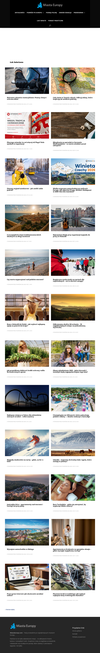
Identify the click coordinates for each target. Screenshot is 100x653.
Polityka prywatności (79, 637)
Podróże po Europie (34, 13)
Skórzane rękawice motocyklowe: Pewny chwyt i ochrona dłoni (27, 98)
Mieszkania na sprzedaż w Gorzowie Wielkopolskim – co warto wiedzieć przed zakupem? (69, 144)
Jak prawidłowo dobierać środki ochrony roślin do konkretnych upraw (26, 371)
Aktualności (20, 13)
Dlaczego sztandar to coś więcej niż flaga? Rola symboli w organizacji (25, 143)
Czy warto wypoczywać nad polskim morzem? (25, 279)
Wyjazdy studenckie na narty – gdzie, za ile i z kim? (25, 460)
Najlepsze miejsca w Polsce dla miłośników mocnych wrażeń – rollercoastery (24, 416)
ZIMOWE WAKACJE (65, 13)
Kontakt (74, 634)
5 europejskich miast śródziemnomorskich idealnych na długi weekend (24, 236)
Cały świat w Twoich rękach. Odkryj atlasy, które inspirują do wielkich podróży (73, 98)
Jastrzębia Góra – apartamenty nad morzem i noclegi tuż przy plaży (25, 505)
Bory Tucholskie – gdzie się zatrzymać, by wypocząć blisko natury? (69, 505)
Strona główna (77, 631)
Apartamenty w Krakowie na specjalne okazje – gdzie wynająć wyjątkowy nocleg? (72, 550)
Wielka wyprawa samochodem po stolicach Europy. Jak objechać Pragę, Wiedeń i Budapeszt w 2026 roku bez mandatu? (72, 190)
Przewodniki (78, 13)
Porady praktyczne (55, 21)
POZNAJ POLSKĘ (51, 13)
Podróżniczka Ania (21, 104)
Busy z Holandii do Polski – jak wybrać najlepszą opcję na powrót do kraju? (26, 325)
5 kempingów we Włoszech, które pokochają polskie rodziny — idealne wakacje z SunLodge (71, 416)
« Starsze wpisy (10, 609)
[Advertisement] (50, 42)
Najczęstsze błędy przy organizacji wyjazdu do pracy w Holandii (71, 236)
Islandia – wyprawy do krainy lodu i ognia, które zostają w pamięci (72, 460)
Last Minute (41, 21)
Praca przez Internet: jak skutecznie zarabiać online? (25, 595)
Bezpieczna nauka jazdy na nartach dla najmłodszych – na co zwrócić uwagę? (68, 280)
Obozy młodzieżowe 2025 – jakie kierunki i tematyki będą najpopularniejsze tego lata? (70, 371)
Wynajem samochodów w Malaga (20, 549)
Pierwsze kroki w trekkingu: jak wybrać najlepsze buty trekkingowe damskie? (69, 595)
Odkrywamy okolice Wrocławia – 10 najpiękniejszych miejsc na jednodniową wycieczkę (69, 325)
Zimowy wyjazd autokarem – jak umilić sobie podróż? (25, 189)
